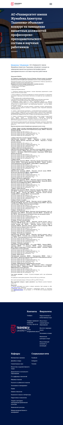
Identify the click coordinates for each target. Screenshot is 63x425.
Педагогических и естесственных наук (46, 316)
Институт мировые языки (45, 329)
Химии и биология (16, 391)
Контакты (32, 311)
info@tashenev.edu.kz (33, 331)
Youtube (34, 364)
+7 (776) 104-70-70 (32, 324)
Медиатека (15, 65)
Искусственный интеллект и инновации (44, 344)
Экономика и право (46, 333)
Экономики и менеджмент (19, 385)
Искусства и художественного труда (20, 367)
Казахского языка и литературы (21, 394)
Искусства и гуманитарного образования (44, 323)
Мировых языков (16, 379)
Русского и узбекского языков (20, 382)
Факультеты (46, 311)
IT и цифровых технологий (19, 376)
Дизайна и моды (16, 361)
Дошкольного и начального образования (19, 372)
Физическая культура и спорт (45, 337)
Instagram (34, 361)
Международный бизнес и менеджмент (19, 411)
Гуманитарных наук (17, 364)
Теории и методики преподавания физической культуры (19, 402)
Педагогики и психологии (19, 397)
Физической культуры (18, 407)
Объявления (24, 65)
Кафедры (15, 353)
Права (13, 388)
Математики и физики (18, 358)
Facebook (34, 358)
